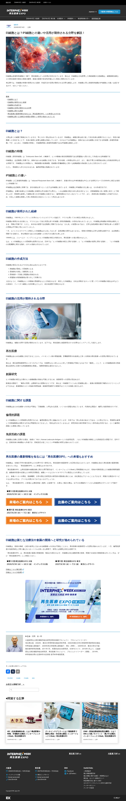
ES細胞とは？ (13, 99)
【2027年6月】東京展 (34, 2)
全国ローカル (47, 2)
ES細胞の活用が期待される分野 (19, 108)
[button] (109, 12)
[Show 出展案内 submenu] (65, 18)
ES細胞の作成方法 (14, 105)
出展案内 (60, 18)
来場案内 (70, 18)
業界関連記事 (96, 18)
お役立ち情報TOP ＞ (15, 684)
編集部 (16, 25)
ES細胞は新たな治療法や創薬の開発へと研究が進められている (31, 117)
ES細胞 (18, 678)
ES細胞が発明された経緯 (17, 102)
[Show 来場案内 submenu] (75, 18)
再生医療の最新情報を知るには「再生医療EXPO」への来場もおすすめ (34, 114)
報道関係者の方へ (84, 18)
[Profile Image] (9, 26)
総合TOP (8, 2)
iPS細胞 (26, 678)
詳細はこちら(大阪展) (14, 572)
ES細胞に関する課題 (15, 111)
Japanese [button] (92, 12)
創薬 (33, 678)
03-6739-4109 (12, 779)
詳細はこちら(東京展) (14, 569)
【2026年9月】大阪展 (20, 2)
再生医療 (10, 678)
